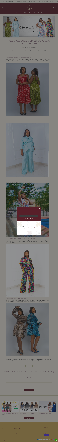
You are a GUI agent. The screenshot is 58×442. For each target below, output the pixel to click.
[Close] (39, 209)
